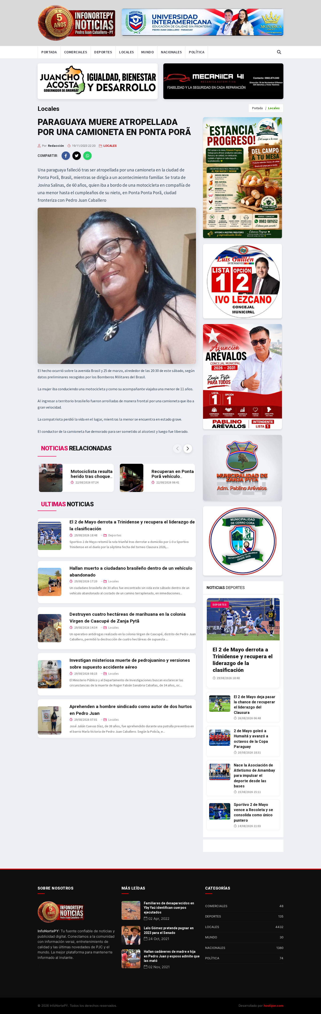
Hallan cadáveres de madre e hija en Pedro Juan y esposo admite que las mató (172, 956)
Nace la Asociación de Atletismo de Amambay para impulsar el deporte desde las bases (254, 776)
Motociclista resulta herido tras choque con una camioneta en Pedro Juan (92, 479)
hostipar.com (273, 1005)
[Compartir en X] (76, 155)
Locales (126, 52)
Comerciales (75, 52)
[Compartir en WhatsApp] (87, 155)
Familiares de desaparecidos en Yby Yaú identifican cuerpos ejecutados (169, 907)
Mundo (147, 52)
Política (196, 52)
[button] (187, 448)
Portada (49, 52)
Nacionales (171, 52)
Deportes (103, 52)
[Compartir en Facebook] (66, 155)
